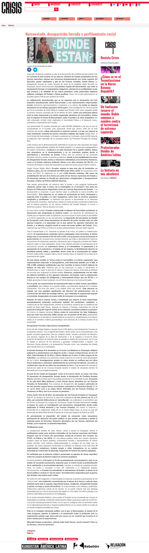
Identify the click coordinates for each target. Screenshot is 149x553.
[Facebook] (29, 69)
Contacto (75, 4)
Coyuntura (64, 19)
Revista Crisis (110, 57)
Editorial (47, 19)
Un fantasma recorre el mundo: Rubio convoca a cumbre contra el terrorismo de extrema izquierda (110, 119)
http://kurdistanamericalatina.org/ (45, 547)
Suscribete (96, 4)
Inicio (37, 4)
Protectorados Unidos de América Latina (111, 151)
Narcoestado (31, 539)
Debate (81, 19)
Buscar (56, 9)
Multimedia (100, 19)
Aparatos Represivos (56, 539)
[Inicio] (12, 8)
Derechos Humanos (71, 539)
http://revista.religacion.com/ (116, 547)
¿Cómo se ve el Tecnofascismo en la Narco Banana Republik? (111, 84)
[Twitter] (35, 69)
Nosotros (55, 4)
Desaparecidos (43, 539)
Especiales (120, 19)
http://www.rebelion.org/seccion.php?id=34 (87, 547)
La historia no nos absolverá (110, 172)
